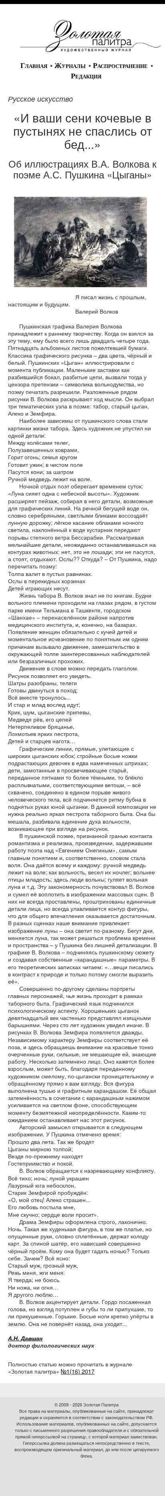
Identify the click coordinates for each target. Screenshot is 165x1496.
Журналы (70, 66)
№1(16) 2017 (78, 1371)
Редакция (86, 76)
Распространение (120, 66)
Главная (33, 66)
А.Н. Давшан (25, 1338)
